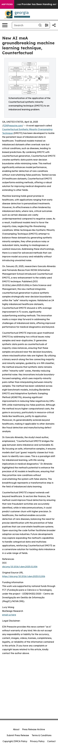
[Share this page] (54, 25)
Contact (51, 741)
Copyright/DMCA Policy (15, 741)
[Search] (40, 25)
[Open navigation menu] (5, 25)
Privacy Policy (37, 741)
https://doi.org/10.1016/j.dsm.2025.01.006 (23, 576)
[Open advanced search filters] (46, 25)
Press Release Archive (33, 729)
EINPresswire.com (12, 125)
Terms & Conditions (41, 735)
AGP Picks (7, 4)
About (16, 729)
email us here (9, 614)
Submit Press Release (18, 735)
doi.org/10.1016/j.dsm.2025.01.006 (19, 566)
